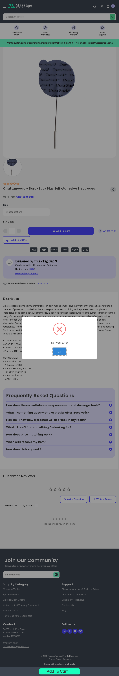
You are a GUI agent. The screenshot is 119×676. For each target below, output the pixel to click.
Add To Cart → (59, 671)
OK (59, 351)
